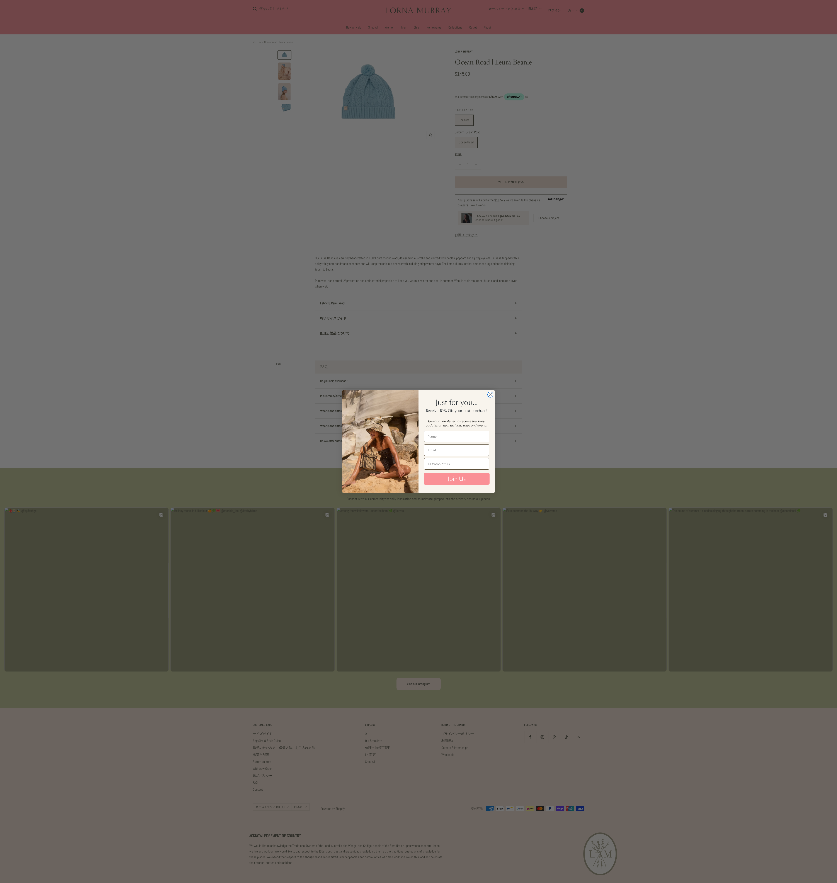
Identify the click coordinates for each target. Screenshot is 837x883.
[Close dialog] (490, 394)
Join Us (457, 478)
